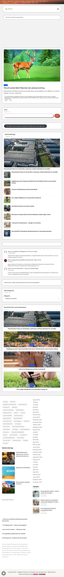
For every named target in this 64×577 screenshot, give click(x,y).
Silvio (9, 251)
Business (32, 325)
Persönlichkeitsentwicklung (18, 426)
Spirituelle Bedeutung (24, 429)
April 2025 (35, 439)
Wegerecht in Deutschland (23, 467)
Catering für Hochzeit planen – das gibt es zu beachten (26, 223)
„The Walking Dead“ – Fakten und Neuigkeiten (14, 525)
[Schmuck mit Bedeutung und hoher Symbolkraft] (7, 191)
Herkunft (16, 412)
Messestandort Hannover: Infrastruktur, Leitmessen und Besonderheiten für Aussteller (27, 169)
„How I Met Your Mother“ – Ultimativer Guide (14, 529)
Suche (5, 109)
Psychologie (15, 429)
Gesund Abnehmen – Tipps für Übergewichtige (25, 268)
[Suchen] (57, 116)
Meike (9, 260)
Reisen (32, 345)
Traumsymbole (20, 437)
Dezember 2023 (37, 479)
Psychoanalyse (6, 429)
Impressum (44, 572)
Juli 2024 (35, 462)
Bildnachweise (52, 572)
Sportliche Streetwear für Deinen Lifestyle (23, 206)
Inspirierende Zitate (7, 415)
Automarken (19, 282)
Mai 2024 (35, 467)
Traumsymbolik (6, 440)
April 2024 (35, 469)
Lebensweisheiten (7, 418)
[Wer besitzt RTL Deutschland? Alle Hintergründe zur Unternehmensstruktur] (7, 233)
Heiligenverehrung (7, 412)
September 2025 (37, 427)
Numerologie (18, 423)
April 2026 (35, 409)
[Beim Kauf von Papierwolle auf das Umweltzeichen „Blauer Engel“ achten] (7, 217)
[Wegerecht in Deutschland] (8, 473)
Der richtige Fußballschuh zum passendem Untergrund (26, 198)
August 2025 (36, 429)
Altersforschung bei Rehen (26, 96)
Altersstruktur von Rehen (50, 96)
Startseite (7, 17)
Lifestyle (32, 365)
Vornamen (5, 443)
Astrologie (5, 401)
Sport (32, 385)
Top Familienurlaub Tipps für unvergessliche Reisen (48, 509)
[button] (3, 573)
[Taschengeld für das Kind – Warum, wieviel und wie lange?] (36, 494)
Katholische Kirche (18, 415)
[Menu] (58, 8)
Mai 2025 (35, 437)
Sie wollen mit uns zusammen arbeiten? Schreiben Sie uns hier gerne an (25, 126)
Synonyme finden (13, 434)
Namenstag (26, 421)
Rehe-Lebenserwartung (42, 97)
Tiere (5, 85)
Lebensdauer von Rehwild (10, 97)
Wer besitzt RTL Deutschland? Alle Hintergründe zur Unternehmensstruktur (32, 231)
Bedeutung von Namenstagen (9, 404)
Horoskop (23, 412)
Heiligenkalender (20, 410)
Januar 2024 (36, 477)
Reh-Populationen (21, 97)
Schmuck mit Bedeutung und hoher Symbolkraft (24, 189)
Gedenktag (14, 407)
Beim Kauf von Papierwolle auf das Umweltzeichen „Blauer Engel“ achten (31, 214)
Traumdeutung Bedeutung (8, 437)
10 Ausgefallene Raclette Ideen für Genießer (14, 533)
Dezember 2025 (37, 419)
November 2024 (37, 452)
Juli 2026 (35, 402)
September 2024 (37, 457)
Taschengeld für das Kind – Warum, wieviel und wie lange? (49, 492)
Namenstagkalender (7, 423)
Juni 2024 (35, 464)
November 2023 (37, 482)
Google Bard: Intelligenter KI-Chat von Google (24, 251)
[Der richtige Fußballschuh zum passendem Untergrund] (7, 200)
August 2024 (36, 459)
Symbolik (5, 434)
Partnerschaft (6, 426)
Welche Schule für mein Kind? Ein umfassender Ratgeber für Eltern (49, 501)
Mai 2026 (35, 407)
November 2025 (37, 422)
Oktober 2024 (37, 454)
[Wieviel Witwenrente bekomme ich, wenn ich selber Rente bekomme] (8, 458)
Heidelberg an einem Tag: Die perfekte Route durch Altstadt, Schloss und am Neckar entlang (34, 182)
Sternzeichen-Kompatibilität (18, 432)
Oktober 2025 (37, 424)
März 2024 (36, 472)
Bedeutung (12, 401)
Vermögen (25, 440)
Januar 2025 (36, 447)
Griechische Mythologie (8, 410)
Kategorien (7, 296)
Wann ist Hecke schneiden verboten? (23, 483)
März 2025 (36, 442)
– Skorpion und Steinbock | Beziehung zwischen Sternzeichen (14, 520)
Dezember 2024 (37, 449)
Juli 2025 (35, 432)
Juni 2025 (35, 434)
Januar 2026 (36, 417)
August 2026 (36, 400)
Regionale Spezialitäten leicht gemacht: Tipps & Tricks (27, 260)
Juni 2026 (35, 404)
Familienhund (6, 407)
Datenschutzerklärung (25, 574)
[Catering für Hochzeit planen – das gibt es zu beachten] (7, 225)
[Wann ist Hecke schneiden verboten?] (8, 487)
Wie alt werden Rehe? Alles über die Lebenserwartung (24, 88)
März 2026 (36, 412)
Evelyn (9, 268)
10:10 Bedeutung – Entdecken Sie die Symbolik (14, 538)
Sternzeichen (6, 432)
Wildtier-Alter (8, 99)
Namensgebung (17, 421)
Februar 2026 (36, 414)
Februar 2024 (36, 474)
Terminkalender (35, 282)
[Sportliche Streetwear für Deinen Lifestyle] (7, 208)
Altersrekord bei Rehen (38, 96)
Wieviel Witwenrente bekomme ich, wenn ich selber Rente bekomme (22, 454)
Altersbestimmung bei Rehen (13, 96)
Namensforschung (7, 421)
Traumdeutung (23, 434)
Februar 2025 (36, 444)
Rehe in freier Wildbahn (31, 97)
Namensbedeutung (18, 418)
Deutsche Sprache (23, 404)
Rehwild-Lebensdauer (53, 97)
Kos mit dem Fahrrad (7, 500)
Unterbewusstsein (17, 440)
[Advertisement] (32, 31)
